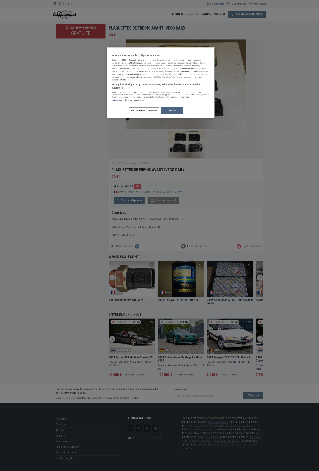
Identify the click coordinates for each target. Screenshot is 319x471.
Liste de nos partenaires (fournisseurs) (128, 100)
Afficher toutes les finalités (144, 110)
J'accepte (171, 110)
